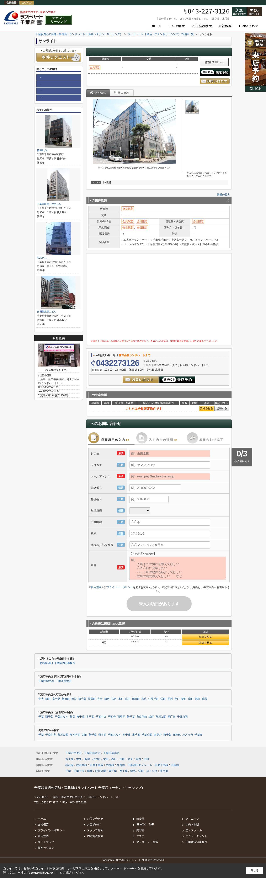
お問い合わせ (95, 818)
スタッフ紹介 (95, 830)
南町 (190, 698)
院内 (127, 698)
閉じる (255, 870)
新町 (47, 698)
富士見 (56, 698)
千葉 (41, 716)
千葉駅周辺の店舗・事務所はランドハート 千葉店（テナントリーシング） (89, 787)
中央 (41, 698)
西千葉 (49, 716)
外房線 (121, 765)
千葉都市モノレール (140, 765)
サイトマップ (46, 842)
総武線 (69, 765)
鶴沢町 (136, 698)
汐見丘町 (153, 698)
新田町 (66, 698)
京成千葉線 (97, 765)
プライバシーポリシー (120, 587)
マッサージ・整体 (147, 842)
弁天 (99, 698)
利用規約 (96, 587)
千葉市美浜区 (64, 681)
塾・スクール (194, 830)
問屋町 (92, 698)
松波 (73, 698)
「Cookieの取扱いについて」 (43, 872)
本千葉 (90, 716)
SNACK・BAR (145, 824)
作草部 (177, 734)
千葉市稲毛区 (46, 681)
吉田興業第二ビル (46, 311)
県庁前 (172, 716)
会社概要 (43, 824)
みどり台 (187, 734)
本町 (120, 698)
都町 (197, 698)
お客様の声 (94, 824)
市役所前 (141, 716)
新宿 (107, 698)
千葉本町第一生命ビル (49, 204)
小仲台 (96, 759)
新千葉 (82, 698)
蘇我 (204, 698)
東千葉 (80, 716)
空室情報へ (213, 62)
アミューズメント (196, 836)
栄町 (163, 698)
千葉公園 (182, 716)
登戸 (177, 698)
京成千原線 (162, 765)
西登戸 (121, 716)
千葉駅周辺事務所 (196, 842)
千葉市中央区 (73, 753)
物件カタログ (46, 847)
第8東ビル (42, 150)
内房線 (110, 765)
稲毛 (133, 770)
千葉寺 (112, 716)
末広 (144, 698)
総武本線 (82, 765)
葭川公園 (160, 716)
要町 (183, 698)
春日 (114, 759)
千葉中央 (101, 716)
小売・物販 (192, 824)
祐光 (113, 698)
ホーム (42, 818)
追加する (222, 408)
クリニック (192, 818)
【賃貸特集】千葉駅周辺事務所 (56, 663)
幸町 (146, 759)
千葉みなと (61, 716)
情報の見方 (223, 194)
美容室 (140, 830)
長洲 (169, 698)
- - (41, 90)
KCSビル (42, 257)
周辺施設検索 (95, 836)
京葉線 (175, 765)
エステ (140, 836)
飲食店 (140, 818)
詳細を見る (206, 408)
